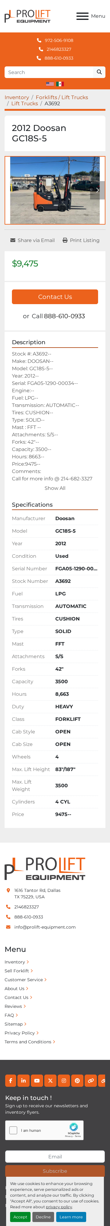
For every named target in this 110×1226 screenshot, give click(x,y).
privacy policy (59, 1207)
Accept (20, 1217)
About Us (14, 988)
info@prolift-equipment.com (45, 927)
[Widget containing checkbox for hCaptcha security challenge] (44, 1130)
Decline (43, 1217)
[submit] (99, 72)
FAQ (9, 1015)
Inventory (15, 962)
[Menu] (82, 16)
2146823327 (58, 49)
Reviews (13, 1006)
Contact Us (55, 296)
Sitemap (14, 1024)
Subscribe (55, 1171)
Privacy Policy (20, 1033)
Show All (55, 488)
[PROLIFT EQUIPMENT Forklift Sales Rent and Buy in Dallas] (45, 868)
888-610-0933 (58, 58)
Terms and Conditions (28, 1042)
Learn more (71, 1217)
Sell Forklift (17, 971)
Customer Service (24, 979)
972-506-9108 (58, 40)
